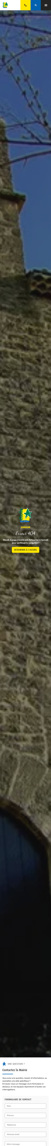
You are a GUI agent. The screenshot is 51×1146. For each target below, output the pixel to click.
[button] (46, 5)
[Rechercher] (36, 5)
